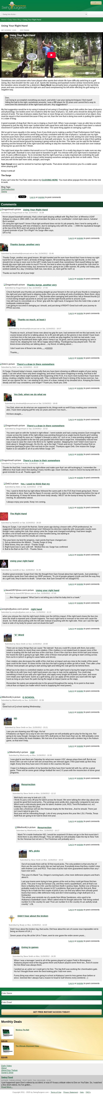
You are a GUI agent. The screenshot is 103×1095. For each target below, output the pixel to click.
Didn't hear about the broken (33, 916)
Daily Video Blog (14, 20)
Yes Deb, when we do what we (30, 394)
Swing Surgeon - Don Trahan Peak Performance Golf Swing (13, 5)
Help (82, 1092)
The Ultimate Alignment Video (27, 1046)
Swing (4, 192)
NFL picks (34, 851)
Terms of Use (56, 1092)
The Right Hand (18, 513)
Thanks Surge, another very (25, 244)
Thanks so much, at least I (32, 319)
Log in (32, 197)
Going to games (29, 947)
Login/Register (96, 3)
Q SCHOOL (28, 697)
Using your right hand (22, 561)
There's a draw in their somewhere (41, 460)
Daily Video (6, 1066)
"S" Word (19, 635)
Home (3, 20)
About (4, 1068)
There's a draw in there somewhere (35, 364)
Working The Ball (22, 1030)
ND (15, 718)
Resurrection (28, 784)
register (41, 197)
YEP (32, 752)
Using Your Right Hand (35, 209)
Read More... (7, 1087)
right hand (36, 609)
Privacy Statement (70, 1092)
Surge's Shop (7, 1073)
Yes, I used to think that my (35, 484)
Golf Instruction (8, 189)
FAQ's (88, 1092)
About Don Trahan (9, 1070)
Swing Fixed (7, 1077)
